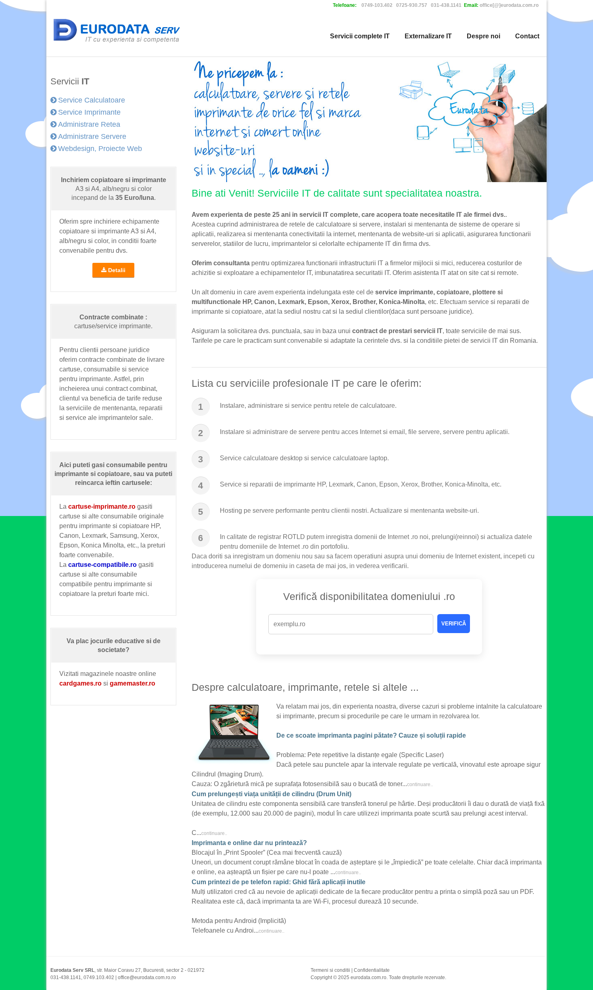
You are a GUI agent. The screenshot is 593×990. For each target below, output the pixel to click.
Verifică (453, 624)
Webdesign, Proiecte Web (100, 149)
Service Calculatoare (91, 100)
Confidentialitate (372, 970)
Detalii (115, 270)
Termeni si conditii (330, 970)
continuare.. (420, 784)
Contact (527, 36)
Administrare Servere (92, 136)
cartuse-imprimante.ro (102, 506)
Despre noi (483, 36)
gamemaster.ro (132, 683)
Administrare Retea (89, 124)
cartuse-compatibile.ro (102, 564)
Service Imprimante (89, 112)
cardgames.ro (80, 683)
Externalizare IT (428, 36)
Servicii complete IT (360, 36)
